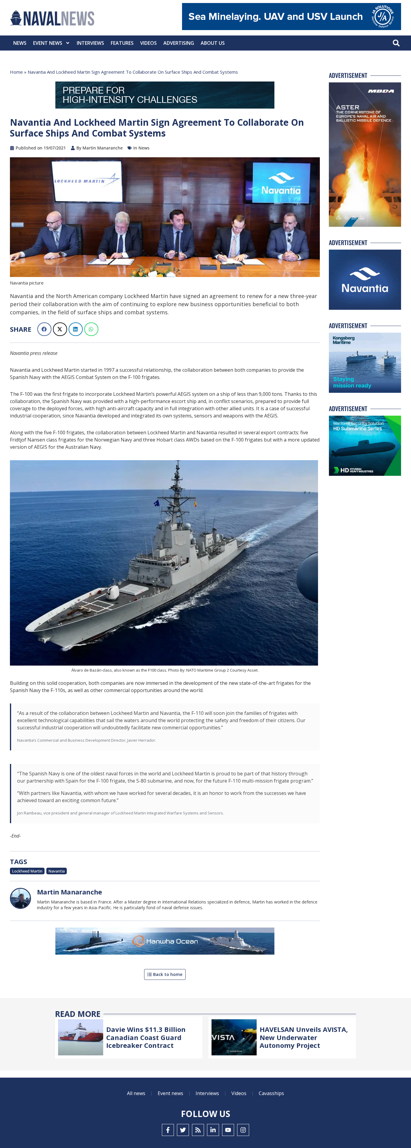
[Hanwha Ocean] (164, 942)
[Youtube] (228, 1130)
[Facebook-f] (168, 1130)
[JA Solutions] (291, 28)
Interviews (90, 43)
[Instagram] (243, 1130)
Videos (148, 43)
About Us (213, 43)
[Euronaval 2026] (164, 96)
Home (16, 72)
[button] (396, 43)
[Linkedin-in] (213, 1130)
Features (122, 43)
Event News (47, 43)
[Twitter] (183, 1130)
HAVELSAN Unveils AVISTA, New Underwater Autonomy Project (304, 1037)
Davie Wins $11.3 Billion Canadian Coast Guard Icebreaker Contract (146, 1037)
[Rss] (198, 1130)
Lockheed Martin (27, 871)
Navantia (56, 871)
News (19, 43)
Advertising (178, 43)
